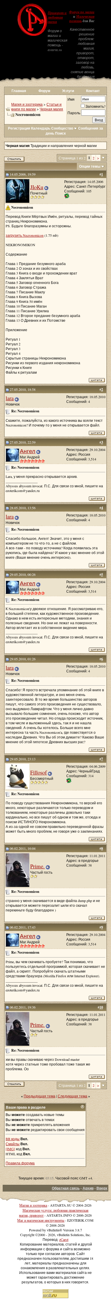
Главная (19, 90)
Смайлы (13, 1143)
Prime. (37, 866)
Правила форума (20, 1163)
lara (10, 398)
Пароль (73, 112)
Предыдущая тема (39, 1096)
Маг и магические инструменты (40, 1220)
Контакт (93, 90)
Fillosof (38, 772)
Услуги (68, 90)
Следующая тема (72, 1096)
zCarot (63, 1239)
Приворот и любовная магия (57, 17)
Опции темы (89, 166)
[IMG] (10, 1148)
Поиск (60, 133)
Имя (71, 99)
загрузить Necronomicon (25, 235)
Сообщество (62, 128)
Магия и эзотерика (27, 104)
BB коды (13, 1138)
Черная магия (51, 109)
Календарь (40, 128)
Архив (88, 1188)
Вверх (101, 1188)
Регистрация (19, 128)
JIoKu (36, 187)
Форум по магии (81, 12)
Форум (44, 90)
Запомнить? (95, 106)
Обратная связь (66, 1188)
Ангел (27, 451)
